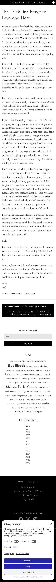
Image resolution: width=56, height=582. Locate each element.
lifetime (24, 382)
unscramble (43, 403)
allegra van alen (15, 361)
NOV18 (49, 392)
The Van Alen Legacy (14, 404)
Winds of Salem (33, 408)
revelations (31, 396)
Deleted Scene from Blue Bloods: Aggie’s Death (26, 306)
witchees (41, 408)
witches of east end (23, 411)
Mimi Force (10, 391)
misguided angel (20, 392)
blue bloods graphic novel (33, 366)
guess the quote (43, 374)
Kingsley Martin (16, 382)
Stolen (23, 400)
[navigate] (53, 3)
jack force (32, 378)
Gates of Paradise (14, 374)
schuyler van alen (43, 395)
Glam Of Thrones (29, 374)
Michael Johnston (42, 387)
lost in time (32, 382)
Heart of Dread (10, 378)
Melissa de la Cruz (28, 2)
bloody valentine (40, 361)
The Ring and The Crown (36, 399)
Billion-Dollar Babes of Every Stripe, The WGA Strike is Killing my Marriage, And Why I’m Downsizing (30, 313)
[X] (28, 519)
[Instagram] (35, 519)
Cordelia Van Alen (20, 370)
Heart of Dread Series (21, 378)
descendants (30, 370)
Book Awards (28, 487)
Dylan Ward (39, 370)
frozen (47, 370)
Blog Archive (28, 499)
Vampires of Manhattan (20, 408)
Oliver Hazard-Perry (12, 396)
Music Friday (32, 392)
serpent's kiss (15, 399)
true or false (32, 403)
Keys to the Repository (44, 378)
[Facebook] (21, 519)
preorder (23, 396)
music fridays (42, 392)
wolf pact (38, 411)
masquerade (41, 382)
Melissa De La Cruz (20, 387)
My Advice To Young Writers (28, 491)
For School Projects (28, 495)
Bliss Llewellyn (27, 361)
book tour (44, 366)
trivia (23, 403)
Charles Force (10, 370)
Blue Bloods (16, 365)
